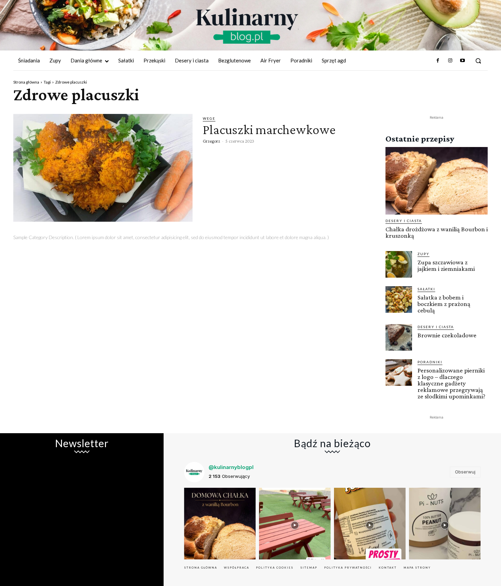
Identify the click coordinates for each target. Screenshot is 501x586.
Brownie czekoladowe (447, 335)
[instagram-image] (220, 523)
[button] (478, 60)
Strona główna (26, 82)
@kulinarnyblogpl (231, 467)
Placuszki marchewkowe (269, 129)
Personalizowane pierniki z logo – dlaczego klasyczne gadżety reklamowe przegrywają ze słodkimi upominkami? (451, 383)
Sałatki (426, 289)
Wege (209, 118)
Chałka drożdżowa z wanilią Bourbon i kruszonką (436, 232)
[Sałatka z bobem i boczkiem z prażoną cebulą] (398, 299)
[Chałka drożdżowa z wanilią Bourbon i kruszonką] (436, 181)
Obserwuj (465, 471)
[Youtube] (462, 61)
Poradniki (430, 362)
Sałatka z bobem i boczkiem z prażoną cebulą (444, 304)
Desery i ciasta (403, 221)
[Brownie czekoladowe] (398, 337)
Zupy (423, 254)
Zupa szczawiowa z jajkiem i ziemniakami (446, 265)
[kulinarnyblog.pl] (247, 26)
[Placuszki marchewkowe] (103, 168)
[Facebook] (437, 61)
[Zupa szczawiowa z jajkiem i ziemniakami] (398, 264)
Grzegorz (211, 141)
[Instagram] (450, 61)
